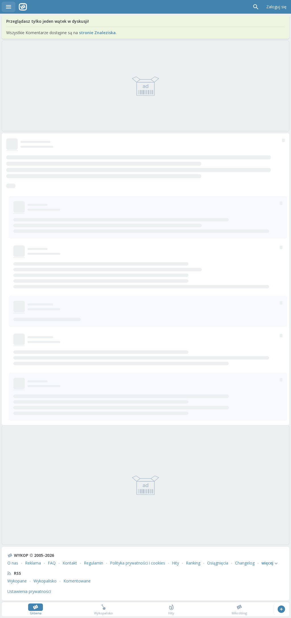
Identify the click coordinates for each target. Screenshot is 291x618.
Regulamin (93, 563)
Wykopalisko (45, 581)
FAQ (52, 563)
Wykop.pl (23, 7)
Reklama (33, 563)
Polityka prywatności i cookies (137, 563)
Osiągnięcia (217, 563)
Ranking (193, 563)
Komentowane (77, 581)
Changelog (245, 563)
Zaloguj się (276, 6)
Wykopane (17, 581)
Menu (8, 7)
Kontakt (70, 563)
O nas (12, 563)
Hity (175, 563)
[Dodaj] (281, 609)
